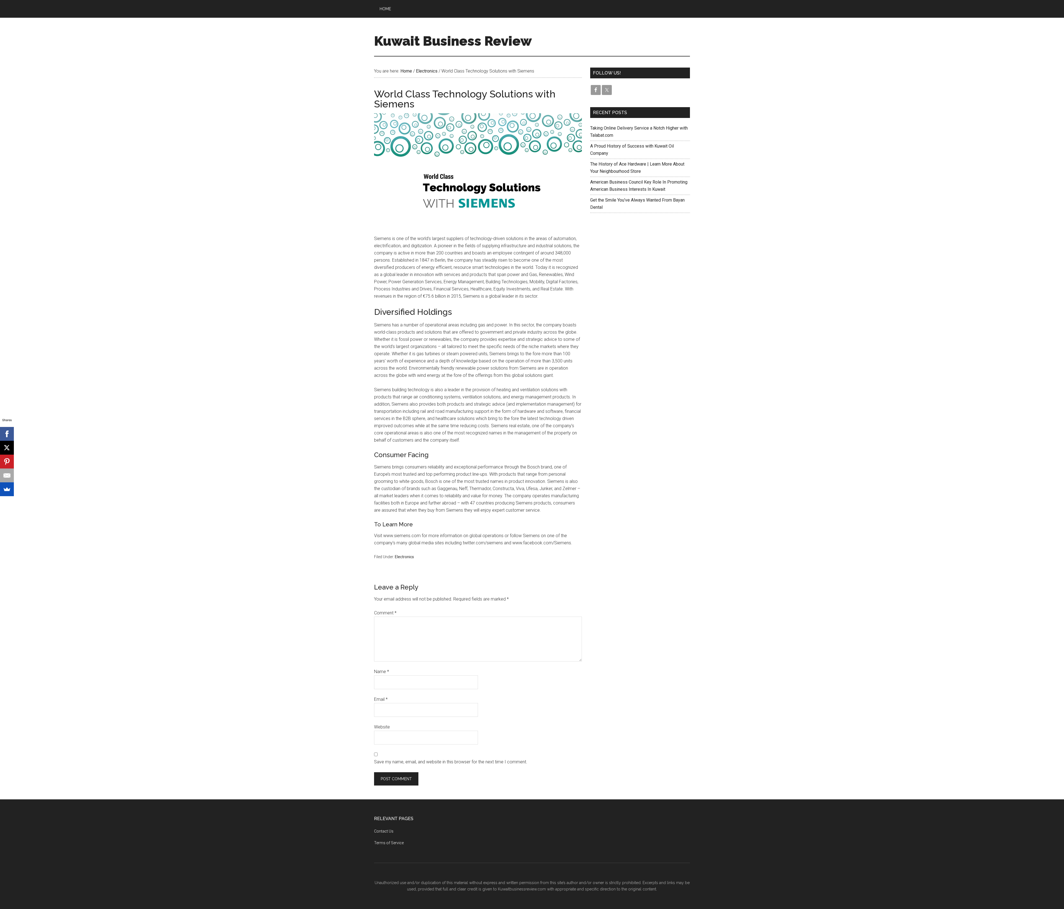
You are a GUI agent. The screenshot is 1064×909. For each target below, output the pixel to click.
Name (381, 671)
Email (381, 699)
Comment (385, 613)
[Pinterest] (7, 461)
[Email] (7, 475)
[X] (7, 448)
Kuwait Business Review (453, 41)
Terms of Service (389, 843)
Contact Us (383, 831)
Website (382, 727)
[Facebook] (7, 434)
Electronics (404, 557)
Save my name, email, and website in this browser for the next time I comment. (450, 761)
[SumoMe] (7, 489)
